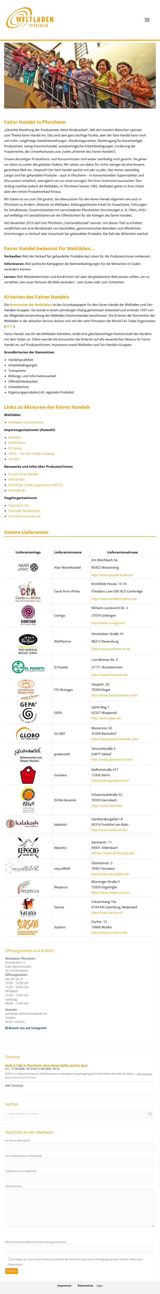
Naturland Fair (18, 505)
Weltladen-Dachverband (25, 422)
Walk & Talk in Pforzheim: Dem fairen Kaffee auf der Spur (46, 1065)
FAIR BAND (16, 479)
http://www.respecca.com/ (110, 892)
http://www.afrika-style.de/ (114, 853)
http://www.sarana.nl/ (107, 912)
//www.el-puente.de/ (113, 675)
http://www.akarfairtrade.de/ (112, 575)
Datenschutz (85, 1285)
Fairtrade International (24, 516)
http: (94, 675)
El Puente (15, 448)
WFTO (9, 326)
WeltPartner (16, 443)
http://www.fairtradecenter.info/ (114, 695)
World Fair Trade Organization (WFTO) (35, 485)
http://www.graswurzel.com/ (112, 759)
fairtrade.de (16, 490)
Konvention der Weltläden (31, 304)
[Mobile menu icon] (147, 19)
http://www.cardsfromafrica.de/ (114, 599)
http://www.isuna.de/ (106, 805)
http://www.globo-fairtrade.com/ (115, 739)
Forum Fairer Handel (23, 474)
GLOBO (13, 459)
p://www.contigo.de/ (110, 623)
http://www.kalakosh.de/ (109, 830)
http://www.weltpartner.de (110, 649)
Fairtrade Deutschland (24, 511)
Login (99, 1285)
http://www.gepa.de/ (106, 718)
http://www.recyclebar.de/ (110, 874)
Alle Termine (14, 1085)
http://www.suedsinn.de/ (109, 932)
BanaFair (14, 437)
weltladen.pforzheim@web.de (26, 1014)
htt (93, 623)
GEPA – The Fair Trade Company (31, 453)
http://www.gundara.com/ (110, 780)
